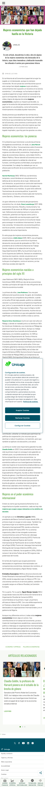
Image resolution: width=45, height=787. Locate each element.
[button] (3, 734)
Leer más (8, 711)
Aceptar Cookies (22, 410)
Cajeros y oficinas (7, 758)
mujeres (23, 86)
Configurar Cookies (22, 425)
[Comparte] (40, 772)
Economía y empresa (13, 647)
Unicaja (7, 749)
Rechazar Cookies (22, 418)
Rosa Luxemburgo (27, 204)
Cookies (3, 774)
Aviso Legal (5, 770)
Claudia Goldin (7, 449)
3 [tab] (24, 726)
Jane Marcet (35, 145)
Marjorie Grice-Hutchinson (11, 321)
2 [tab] (22, 726)
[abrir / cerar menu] (3, 2)
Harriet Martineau (8, 176)
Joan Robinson (22, 292)
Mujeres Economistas (31, 647)
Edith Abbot (18, 238)
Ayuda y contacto (6, 753)
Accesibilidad (5, 766)
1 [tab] (20, 726)
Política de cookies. (30, 402)
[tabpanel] (22, 693)
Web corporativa (6, 762)
